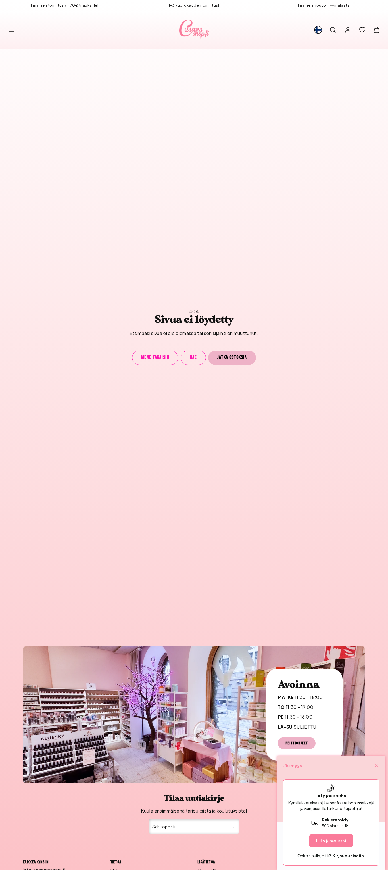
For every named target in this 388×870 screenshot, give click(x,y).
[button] (11, 30)
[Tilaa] (233, 826)
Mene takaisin (155, 357)
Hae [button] (193, 357)
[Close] (376, 765)
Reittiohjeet (296, 743)
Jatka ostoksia (232, 357)
